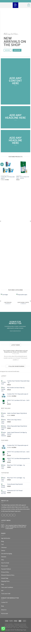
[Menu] (2, 5)
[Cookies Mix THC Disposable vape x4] (8, 167)
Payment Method (6, 569)
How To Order (5, 563)
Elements (3, 556)
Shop (2, 584)
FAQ (2, 559)
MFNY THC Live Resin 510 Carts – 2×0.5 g (22, 177)
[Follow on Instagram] (5, 515)
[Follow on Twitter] (8, 515)
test (2, 590)
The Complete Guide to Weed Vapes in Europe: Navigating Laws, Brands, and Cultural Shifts (15, 527)
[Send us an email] (11, 515)
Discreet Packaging (6, 553)
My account (4, 566)
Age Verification (5, 538)
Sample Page (4, 578)
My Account (4, 613)
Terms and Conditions (7, 587)
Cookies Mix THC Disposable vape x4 (8, 177)
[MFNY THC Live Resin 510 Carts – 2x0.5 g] (23, 167)
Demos (3, 550)
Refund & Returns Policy (7, 575)
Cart (2, 544)
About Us (3, 609)
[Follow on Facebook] (2, 515)
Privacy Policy (5, 572)
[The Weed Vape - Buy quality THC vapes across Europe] (15, 5)
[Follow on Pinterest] (14, 515)
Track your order (5, 593)
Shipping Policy (5, 581)
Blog (2, 541)
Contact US (4, 602)
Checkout (4, 547)
